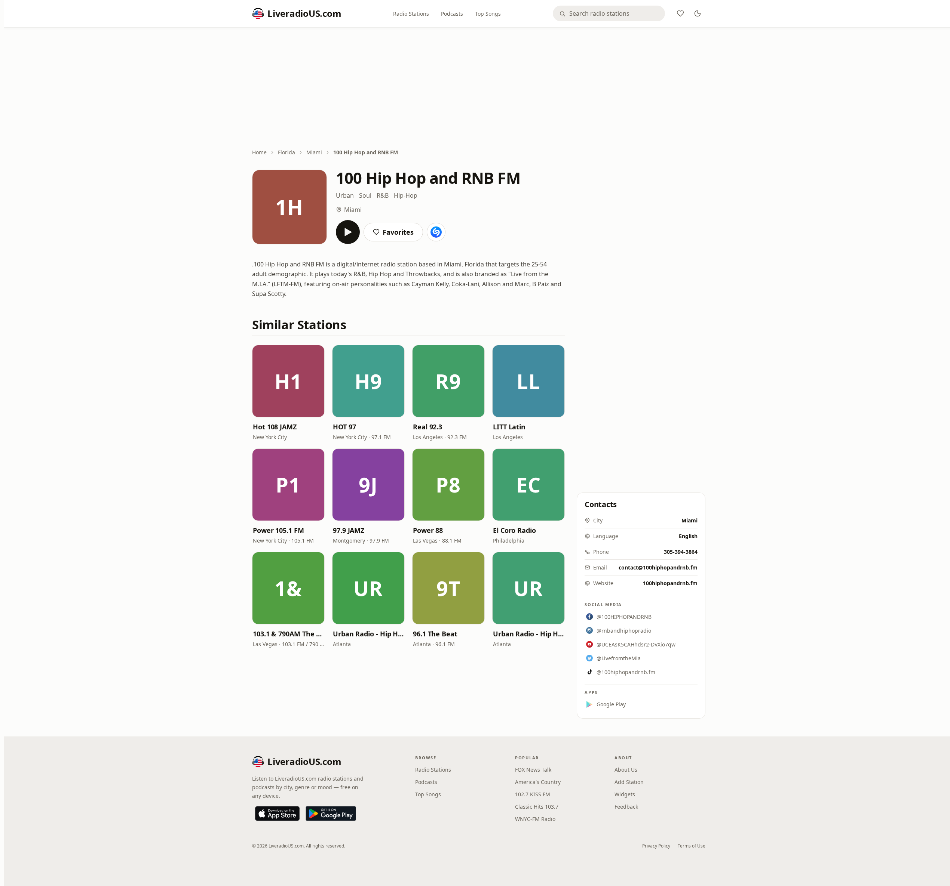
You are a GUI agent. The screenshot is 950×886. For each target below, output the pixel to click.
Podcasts (452, 13)
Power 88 (428, 530)
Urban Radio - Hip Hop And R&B (528, 633)
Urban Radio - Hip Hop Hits (368, 633)
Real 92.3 (427, 426)
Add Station (629, 781)
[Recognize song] (436, 232)
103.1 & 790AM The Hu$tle (288, 633)
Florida (286, 152)
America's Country (538, 781)
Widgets (625, 794)
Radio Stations (411, 13)
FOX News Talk (533, 769)
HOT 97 (344, 426)
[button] (288, 381)
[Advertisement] (478, 88)
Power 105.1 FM (278, 530)
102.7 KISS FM (532, 794)
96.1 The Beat (435, 633)
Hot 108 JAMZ (275, 426)
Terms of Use (691, 846)
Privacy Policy (656, 846)
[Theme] (697, 13)
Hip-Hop (405, 195)
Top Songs (488, 13)
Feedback (626, 806)
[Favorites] (680, 13)
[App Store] (277, 813)
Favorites (398, 232)
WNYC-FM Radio (535, 818)
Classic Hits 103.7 (536, 806)
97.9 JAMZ (348, 530)
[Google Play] (331, 813)
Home (259, 152)
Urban (345, 195)
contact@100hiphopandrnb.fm (658, 567)
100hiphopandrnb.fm (670, 583)
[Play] (348, 232)
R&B (383, 195)
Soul (365, 195)
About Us (626, 769)
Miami (314, 152)
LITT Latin (509, 426)
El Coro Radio (514, 530)
